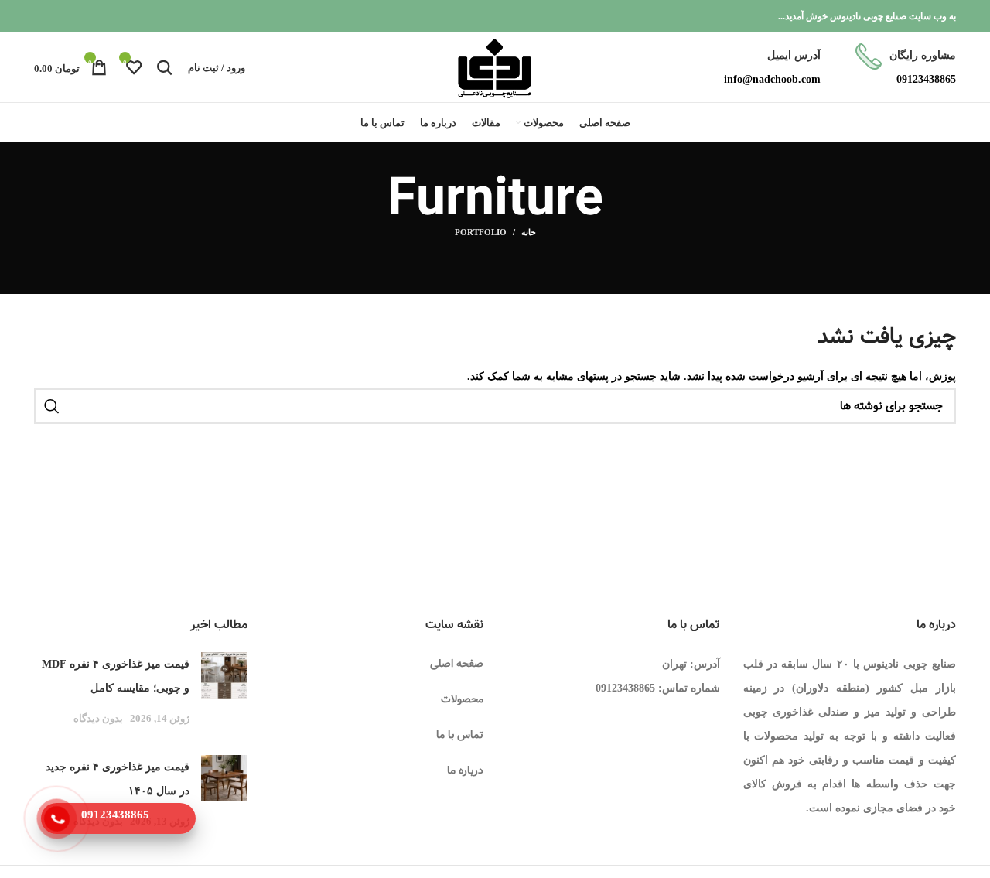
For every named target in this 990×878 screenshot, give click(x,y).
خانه (528, 232)
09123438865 (625, 688)
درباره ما (465, 770)
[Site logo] (495, 66)
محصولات (462, 699)
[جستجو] (164, 67)
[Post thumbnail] (224, 691)
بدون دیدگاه (98, 718)
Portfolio (481, 232)
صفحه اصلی (456, 663)
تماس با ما (459, 734)
